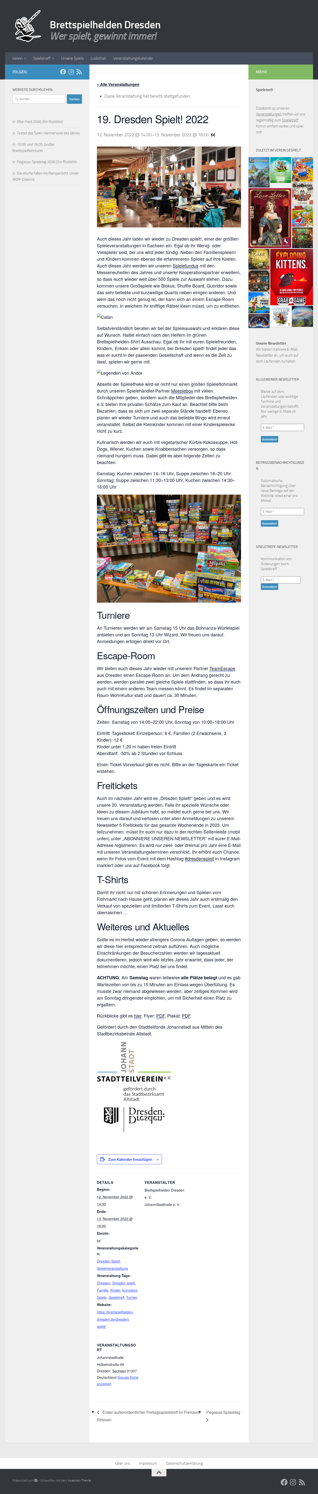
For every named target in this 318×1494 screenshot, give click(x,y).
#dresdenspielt (199, 858)
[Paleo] (280, 316)
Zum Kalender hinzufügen (130, 1159)
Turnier (131, 1297)
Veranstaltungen (269, 114)
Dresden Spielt (108, 1261)
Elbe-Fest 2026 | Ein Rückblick (40, 121)
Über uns (122, 1463)
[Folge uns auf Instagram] (71, 72)
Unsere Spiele (72, 58)
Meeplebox (182, 390)
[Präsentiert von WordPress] (36, 1480)
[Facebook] (63, 72)
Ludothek (98, 58)
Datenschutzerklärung (184, 1463)
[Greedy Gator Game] (302, 215)
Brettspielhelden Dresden (105, 25)
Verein (17, 58)
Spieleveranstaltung (112, 1268)
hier (137, 1015)
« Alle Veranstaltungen (118, 84)
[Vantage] (302, 316)
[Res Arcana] (259, 281)
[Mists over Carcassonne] (259, 172)
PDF (160, 1015)
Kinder (115, 1290)
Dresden (103, 1282)
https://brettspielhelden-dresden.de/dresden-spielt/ (115, 1319)
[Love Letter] (269, 218)
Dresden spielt (123, 1282)
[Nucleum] (302, 237)
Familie (102, 1290)
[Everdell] (259, 259)
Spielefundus (186, 265)
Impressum (148, 1463)
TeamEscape (222, 668)
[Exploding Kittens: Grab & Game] (291, 277)
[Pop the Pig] (302, 169)
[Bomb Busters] (302, 193)
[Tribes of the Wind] (259, 302)
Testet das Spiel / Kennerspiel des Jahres (48, 133)
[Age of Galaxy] (259, 321)
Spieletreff (41, 58)
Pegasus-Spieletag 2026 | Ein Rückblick (47, 162)
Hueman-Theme (79, 1480)
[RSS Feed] (79, 72)
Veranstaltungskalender (133, 58)
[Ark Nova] (280, 170)
